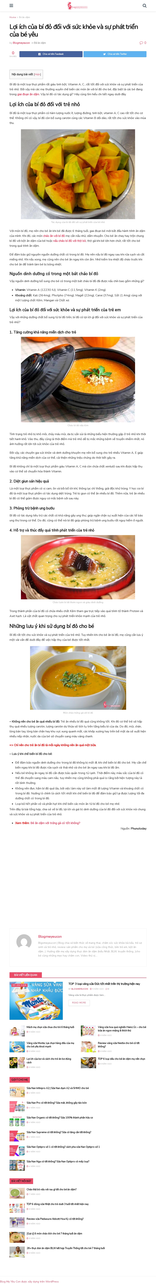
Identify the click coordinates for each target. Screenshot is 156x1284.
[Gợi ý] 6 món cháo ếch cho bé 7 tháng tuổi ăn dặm (54, 1233)
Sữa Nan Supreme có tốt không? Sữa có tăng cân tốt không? (59, 1132)
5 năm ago (98, 989)
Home (13, 17)
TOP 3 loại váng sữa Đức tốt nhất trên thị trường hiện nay (104, 984)
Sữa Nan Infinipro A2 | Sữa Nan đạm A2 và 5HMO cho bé (58, 1088)
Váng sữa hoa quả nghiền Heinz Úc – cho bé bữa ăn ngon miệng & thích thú (122, 1028)
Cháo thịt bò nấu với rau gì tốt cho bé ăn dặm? (51, 1189)
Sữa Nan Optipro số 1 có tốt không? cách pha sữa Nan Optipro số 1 (63, 1147)
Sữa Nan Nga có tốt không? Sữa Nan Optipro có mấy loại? (58, 1161)
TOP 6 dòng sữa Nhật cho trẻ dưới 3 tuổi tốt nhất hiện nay (58, 1204)
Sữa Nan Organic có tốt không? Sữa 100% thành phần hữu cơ (60, 1117)
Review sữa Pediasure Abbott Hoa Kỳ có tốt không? (55, 1219)
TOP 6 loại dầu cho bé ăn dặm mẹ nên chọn (121, 1059)
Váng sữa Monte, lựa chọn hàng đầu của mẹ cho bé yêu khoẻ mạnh (50, 1044)
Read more (79, 1002)
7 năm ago (34, 1194)
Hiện (37, 74)
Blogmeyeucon (21, 43)
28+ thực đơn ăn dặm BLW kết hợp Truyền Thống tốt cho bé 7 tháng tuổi (66, 1248)
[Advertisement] (78, 882)
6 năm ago (106, 1035)
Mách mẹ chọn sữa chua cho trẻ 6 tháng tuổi (50, 1027)
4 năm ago (34, 1093)
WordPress (52, 1281)
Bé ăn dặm (24, 17)
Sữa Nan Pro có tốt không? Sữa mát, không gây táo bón (57, 1103)
